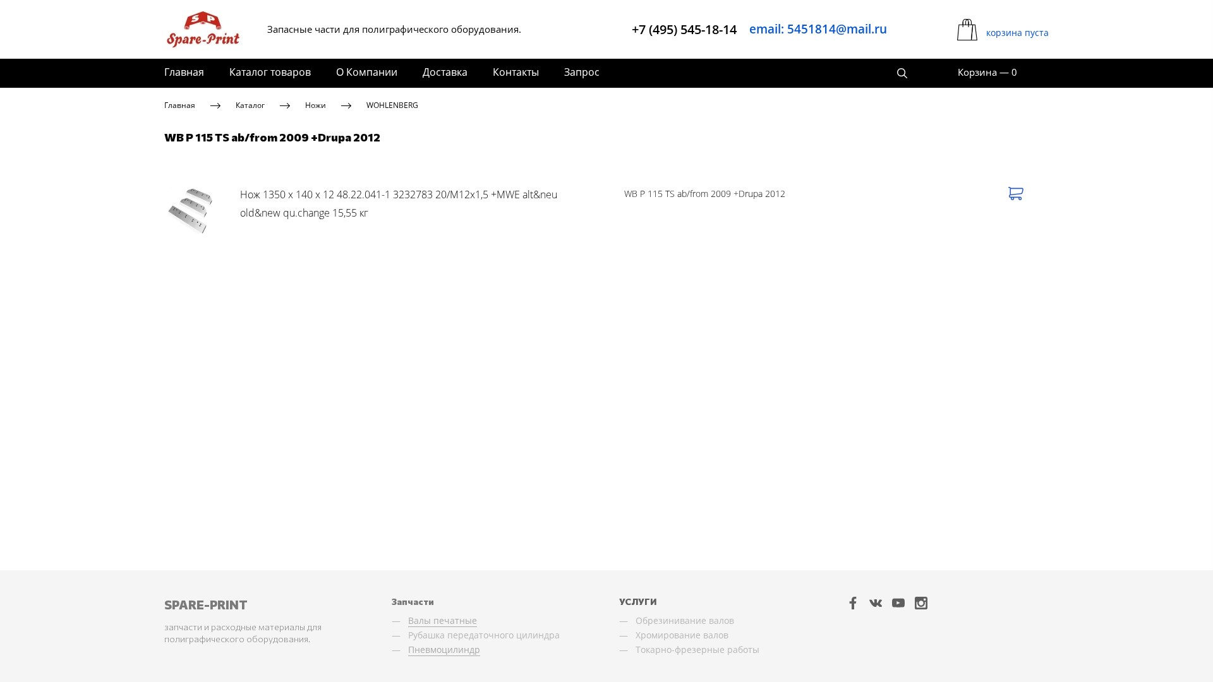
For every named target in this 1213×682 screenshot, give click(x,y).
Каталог (250, 105)
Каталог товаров (270, 72)
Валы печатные (442, 620)
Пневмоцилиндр (444, 649)
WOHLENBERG (392, 105)
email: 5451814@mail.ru (818, 29)
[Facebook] (853, 603)
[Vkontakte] (875, 603)
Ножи (315, 105)
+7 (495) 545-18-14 (684, 29)
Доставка (445, 72)
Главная (184, 72)
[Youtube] (898, 603)
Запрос (582, 72)
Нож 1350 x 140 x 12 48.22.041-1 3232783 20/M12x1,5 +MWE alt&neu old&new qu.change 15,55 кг (398, 204)
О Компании (366, 72)
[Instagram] (921, 603)
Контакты (516, 72)
